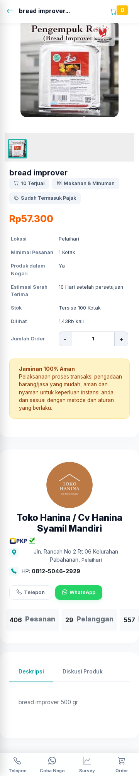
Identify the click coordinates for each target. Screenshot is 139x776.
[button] (17, 148)
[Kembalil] (12, 11)
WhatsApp (82, 592)
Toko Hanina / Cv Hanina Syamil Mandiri (69, 523)
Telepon (34, 592)
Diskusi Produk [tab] (83, 671)
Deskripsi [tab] (31, 671)
